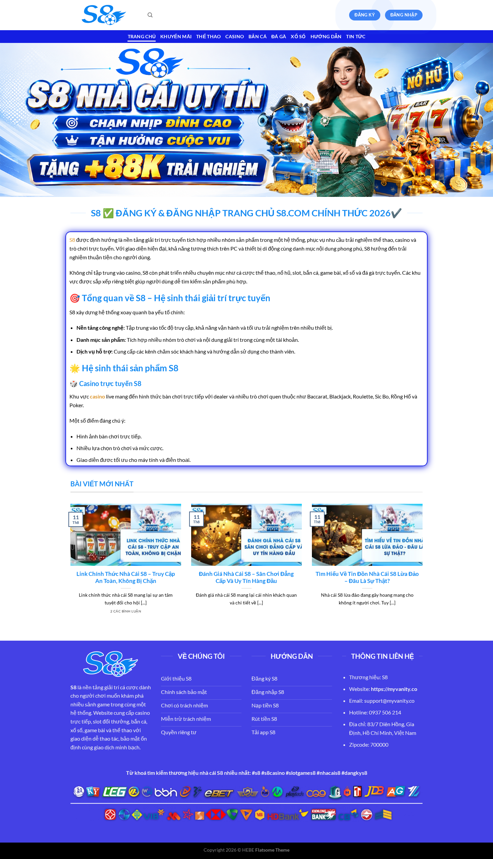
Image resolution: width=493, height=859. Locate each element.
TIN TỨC (355, 36)
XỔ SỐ (298, 36)
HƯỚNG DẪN (326, 36)
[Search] (150, 15)
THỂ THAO (208, 36)
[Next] (424, 566)
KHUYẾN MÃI (175, 36)
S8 (72, 239)
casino (97, 396)
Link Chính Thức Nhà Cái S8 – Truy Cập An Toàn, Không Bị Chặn (125, 578)
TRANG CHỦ (142, 36)
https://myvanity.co (394, 689)
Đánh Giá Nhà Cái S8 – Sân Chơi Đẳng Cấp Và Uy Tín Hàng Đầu (246, 578)
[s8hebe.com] (104, 15)
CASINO (234, 36)
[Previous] (69, 566)
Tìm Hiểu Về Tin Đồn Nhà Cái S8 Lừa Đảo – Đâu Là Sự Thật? (367, 578)
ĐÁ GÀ (278, 36)
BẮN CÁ (258, 36)
